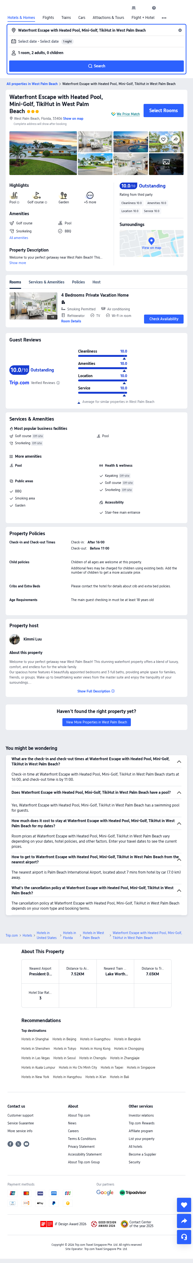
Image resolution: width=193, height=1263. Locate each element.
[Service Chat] (184, 1237)
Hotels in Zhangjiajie (125, 1058)
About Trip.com (79, 1115)
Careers (73, 1131)
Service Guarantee (21, 1123)
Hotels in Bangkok (127, 1039)
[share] (184, 1221)
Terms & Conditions (82, 1139)
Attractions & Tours (108, 18)
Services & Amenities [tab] (46, 282)
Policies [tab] (78, 282)
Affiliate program (141, 1131)
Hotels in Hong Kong (95, 1048)
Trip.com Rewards (141, 1123)
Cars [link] (81, 18)
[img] (43, 153)
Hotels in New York (35, 1077)
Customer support (20, 1115)
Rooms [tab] (15, 282)
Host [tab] (96, 282)
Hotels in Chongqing (129, 1048)
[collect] (184, 1205)
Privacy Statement (81, 1146)
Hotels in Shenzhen (35, 1048)
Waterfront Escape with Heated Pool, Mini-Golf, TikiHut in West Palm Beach (56, 104)
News (72, 1123)
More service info (20, 1131)
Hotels (27, 935)
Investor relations (141, 1115)
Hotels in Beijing (64, 1039)
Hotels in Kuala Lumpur (38, 1067)
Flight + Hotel (143, 18)
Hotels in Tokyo (65, 1048)
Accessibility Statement (85, 1154)
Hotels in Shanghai (35, 1039)
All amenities (18, 238)
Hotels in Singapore (141, 1067)
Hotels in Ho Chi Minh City (78, 1067)
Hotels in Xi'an (95, 1077)
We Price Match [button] (128, 114)
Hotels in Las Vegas (35, 1058)
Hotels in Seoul (64, 1058)
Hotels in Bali (119, 1077)
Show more (17, 263)
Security (134, 1162)
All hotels (135, 1146)
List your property (141, 1139)
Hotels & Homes (21, 18)
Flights (48, 18)
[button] (144, 8)
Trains (66, 18)
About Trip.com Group (84, 1162)
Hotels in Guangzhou (95, 1039)
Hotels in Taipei (112, 1067)
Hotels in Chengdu (92, 1058)
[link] (134, 8)
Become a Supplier (142, 1154)
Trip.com (12, 935)
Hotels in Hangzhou (67, 1077)
